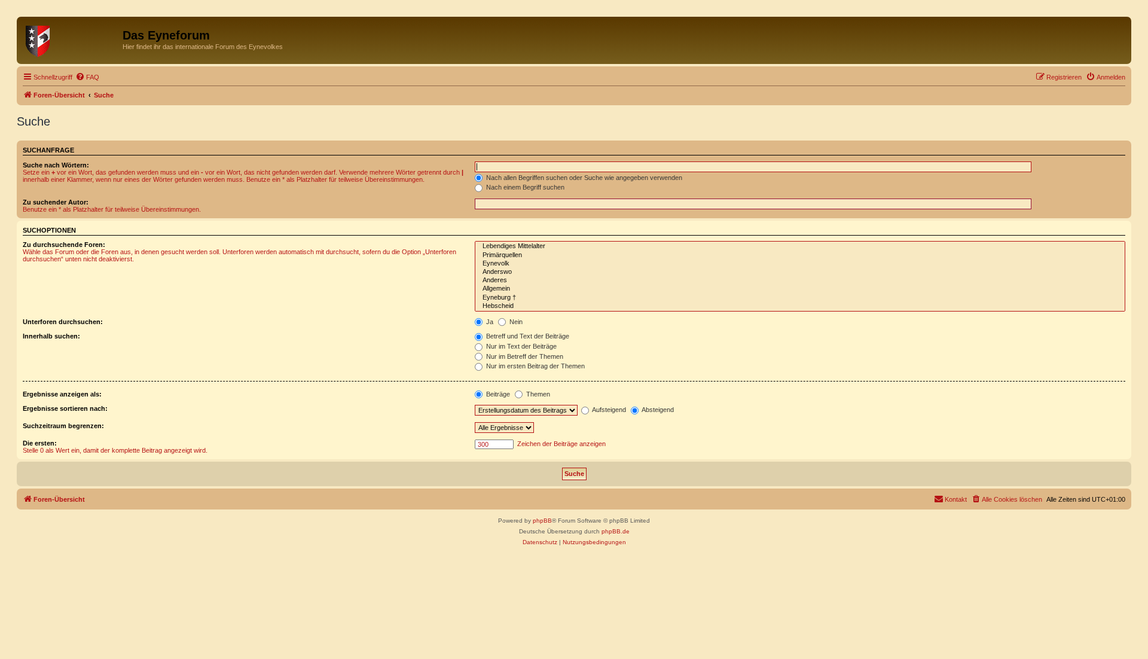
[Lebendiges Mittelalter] (800, 246)
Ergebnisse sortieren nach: (65, 408)
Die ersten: (40, 443)
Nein (515, 321)
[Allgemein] (800, 289)
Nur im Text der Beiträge (520, 346)
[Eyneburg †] (800, 298)
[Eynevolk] (800, 264)
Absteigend (657, 409)
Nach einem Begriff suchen (524, 187)
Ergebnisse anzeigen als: (62, 394)
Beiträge (497, 394)
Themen (537, 394)
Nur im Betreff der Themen (523, 356)
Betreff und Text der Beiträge (526, 336)
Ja (488, 321)
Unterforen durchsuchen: (63, 321)
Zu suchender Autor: (55, 202)
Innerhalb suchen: (51, 336)
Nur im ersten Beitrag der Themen (534, 366)
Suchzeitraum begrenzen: (63, 425)
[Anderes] (800, 280)
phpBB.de (616, 531)
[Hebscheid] (800, 306)
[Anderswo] (800, 272)
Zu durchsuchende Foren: (64, 244)
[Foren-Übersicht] (71, 39)
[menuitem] (87, 77)
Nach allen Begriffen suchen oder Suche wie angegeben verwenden (583, 177)
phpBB (542, 520)
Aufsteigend (608, 409)
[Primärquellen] (800, 255)
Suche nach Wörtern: (56, 165)
